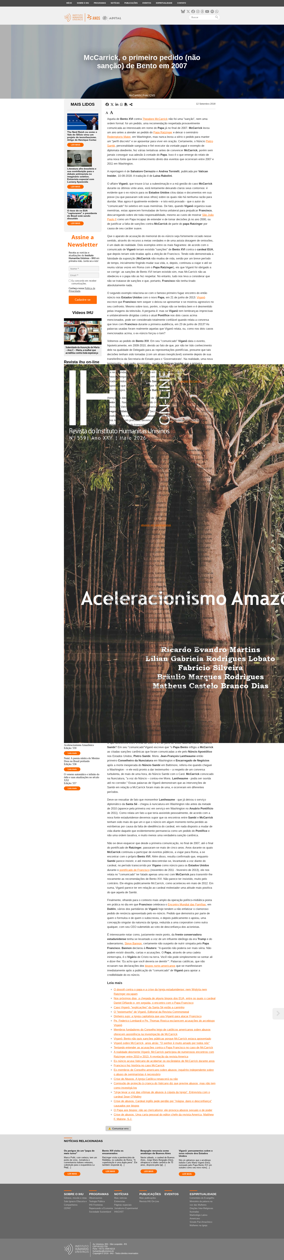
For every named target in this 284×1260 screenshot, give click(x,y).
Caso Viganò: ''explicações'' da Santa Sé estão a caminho (149, 1007)
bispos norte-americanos (160, 965)
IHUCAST (119, 1212)
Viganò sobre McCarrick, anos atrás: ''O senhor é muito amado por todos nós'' (162, 1043)
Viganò (201, 297)
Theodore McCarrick (155, 118)
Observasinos (95, 1198)
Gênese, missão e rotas (75, 1198)
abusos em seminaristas (156, 525)
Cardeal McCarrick (190, 381)
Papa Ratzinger (162, 132)
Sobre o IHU (83, 3)
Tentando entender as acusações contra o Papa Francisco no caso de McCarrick (163, 1047)
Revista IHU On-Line (149, 1201)
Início (69, 3)
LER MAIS (75, 145)
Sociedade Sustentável (100, 1212)
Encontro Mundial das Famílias (187, 904)
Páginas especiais (123, 1205)
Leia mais (72, 753)
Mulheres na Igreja (198, 1225)
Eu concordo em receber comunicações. (83, 282)
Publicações (131, 3)
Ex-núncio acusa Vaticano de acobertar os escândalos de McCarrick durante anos (164, 1061)
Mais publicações (147, 1198)
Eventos (146, 3)
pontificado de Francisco (134, 870)
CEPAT (67, 1208)
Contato (181, 3)
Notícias (115, 3)
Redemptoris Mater (118, 136)
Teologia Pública (97, 1201)
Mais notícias (120, 1198)
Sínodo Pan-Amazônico (201, 1222)
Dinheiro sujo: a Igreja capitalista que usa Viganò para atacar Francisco (157, 1016)
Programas (100, 3)
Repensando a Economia (101, 1208)
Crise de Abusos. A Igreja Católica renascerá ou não (146, 1078)
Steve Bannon (133, 943)
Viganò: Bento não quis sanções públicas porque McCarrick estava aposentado (162, 1038)
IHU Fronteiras (96, 1205)
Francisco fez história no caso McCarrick (139, 1065)
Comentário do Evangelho (202, 1198)
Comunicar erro (118, 1128)
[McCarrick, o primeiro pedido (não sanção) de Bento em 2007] (131, 104)
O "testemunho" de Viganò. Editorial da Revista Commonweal (151, 1011)
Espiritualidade (164, 3)
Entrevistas (119, 1201)
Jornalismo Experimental (126, 1208)
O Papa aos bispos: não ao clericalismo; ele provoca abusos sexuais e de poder (163, 1110)
